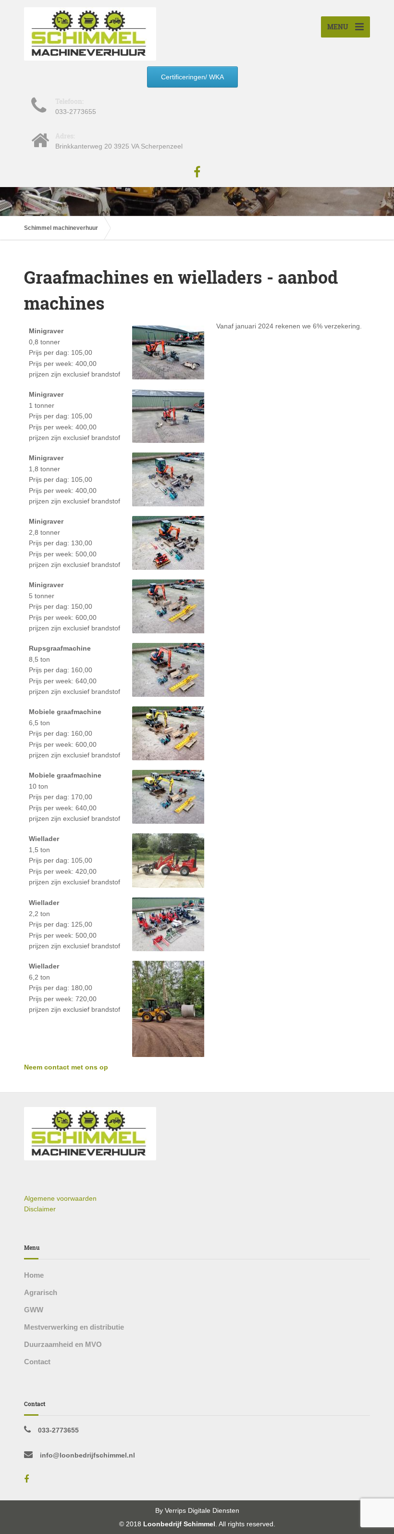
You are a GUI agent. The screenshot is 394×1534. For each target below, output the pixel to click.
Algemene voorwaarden (60, 1198)
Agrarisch (40, 1292)
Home (34, 1275)
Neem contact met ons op (66, 1067)
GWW (33, 1310)
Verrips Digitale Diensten (202, 1510)
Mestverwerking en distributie (74, 1327)
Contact (37, 1362)
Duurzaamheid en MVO (63, 1344)
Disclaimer (40, 1209)
